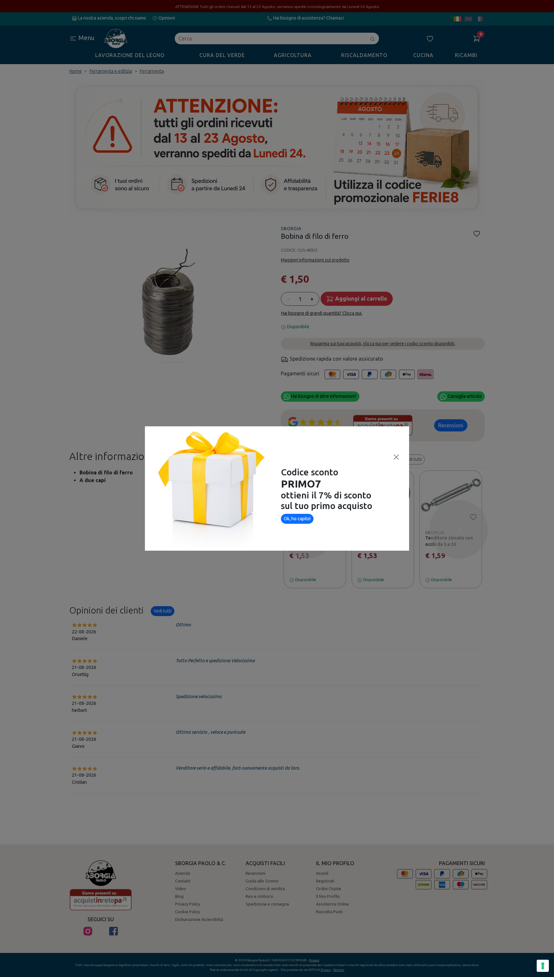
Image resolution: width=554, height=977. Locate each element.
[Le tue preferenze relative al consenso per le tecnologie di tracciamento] (543, 966)
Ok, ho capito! (297, 518)
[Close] (396, 457)
